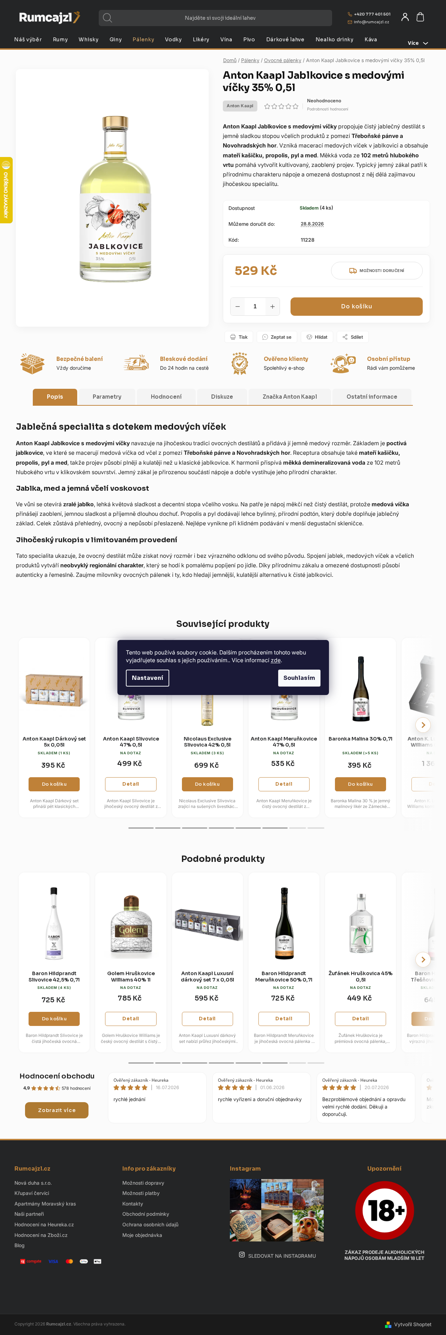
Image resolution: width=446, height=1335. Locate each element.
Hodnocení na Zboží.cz (41, 1235)
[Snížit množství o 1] (238, 306)
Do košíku (356, 306)
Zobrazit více (56, 1110)
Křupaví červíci (31, 1193)
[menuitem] (28, 39)
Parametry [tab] (107, 396)
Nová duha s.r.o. (33, 1183)
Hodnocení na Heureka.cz (44, 1224)
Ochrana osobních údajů (150, 1224)
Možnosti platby (141, 1193)
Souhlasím (299, 678)
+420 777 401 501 (372, 14)
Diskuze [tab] (222, 396)
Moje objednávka (142, 1235)
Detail (130, 784)
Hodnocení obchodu (56, 1076)
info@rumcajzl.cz (371, 21)
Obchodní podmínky (145, 1214)
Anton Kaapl (240, 105)
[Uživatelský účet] (405, 16)
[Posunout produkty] (423, 725)
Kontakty (132, 1204)
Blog (19, 1245)
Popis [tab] (55, 396)
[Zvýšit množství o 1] (272, 306)
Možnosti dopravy (143, 1183)
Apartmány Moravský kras (45, 1204)
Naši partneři (29, 1214)
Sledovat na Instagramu (282, 1256)
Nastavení (147, 678)
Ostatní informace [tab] (372, 396)
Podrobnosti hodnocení (327, 109)
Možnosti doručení (382, 270)
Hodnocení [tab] (166, 396)
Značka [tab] (290, 396)
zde (276, 660)
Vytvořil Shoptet (413, 1324)
